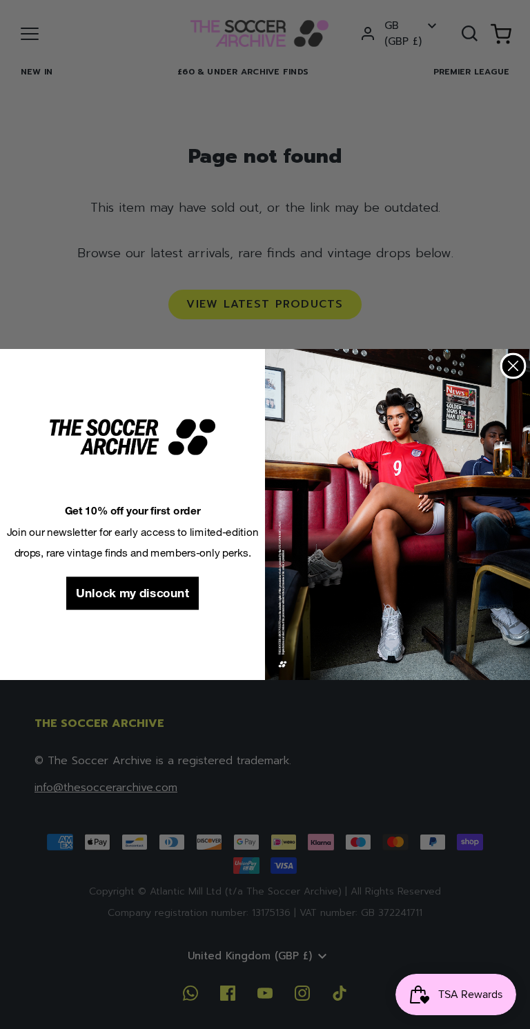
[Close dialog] (513, 366)
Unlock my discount (132, 593)
